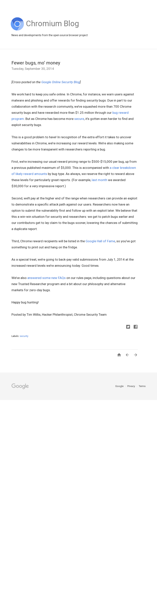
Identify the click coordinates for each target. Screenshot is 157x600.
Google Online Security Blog (60, 82)
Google (119, 386)
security (24, 336)
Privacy (131, 386)
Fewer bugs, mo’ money (35, 63)
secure (79, 119)
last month (99, 180)
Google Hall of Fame (100, 241)
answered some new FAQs (46, 278)
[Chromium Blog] (52, 29)
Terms (142, 386)
